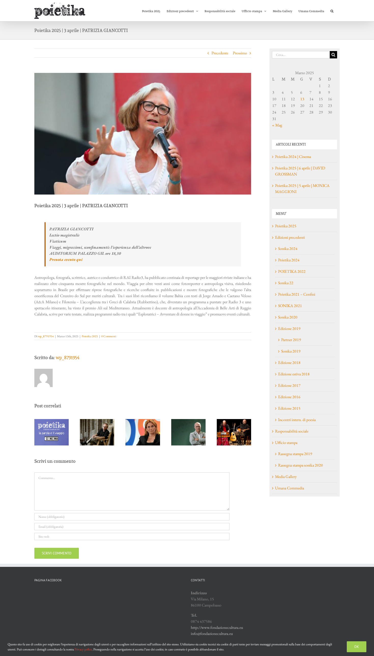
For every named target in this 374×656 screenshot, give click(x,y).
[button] (331, 10)
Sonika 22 (285, 282)
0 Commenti (108, 336)
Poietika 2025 (90, 336)
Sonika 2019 (290, 351)
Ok (356, 646)
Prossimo (240, 53)
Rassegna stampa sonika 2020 (300, 465)
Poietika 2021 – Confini (296, 294)
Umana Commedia (289, 488)
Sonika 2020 (287, 317)
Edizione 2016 (289, 396)
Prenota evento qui (65, 259)
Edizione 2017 (289, 385)
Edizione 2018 (289, 362)
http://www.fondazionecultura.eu (217, 627)
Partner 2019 (291, 339)
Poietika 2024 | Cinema (293, 156)
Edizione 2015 (289, 408)
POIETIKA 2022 (292, 271)
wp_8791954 (46, 336)
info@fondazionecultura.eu (212, 633)
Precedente (219, 53)
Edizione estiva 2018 (294, 374)
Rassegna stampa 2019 (295, 453)
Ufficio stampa (286, 442)
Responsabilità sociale (291, 431)
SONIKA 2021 (290, 305)
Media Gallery (286, 476)
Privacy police (83, 649)
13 (302, 99)
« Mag (277, 125)
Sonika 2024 (287, 248)
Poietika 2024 (288, 260)
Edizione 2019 (289, 328)
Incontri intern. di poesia (297, 419)
